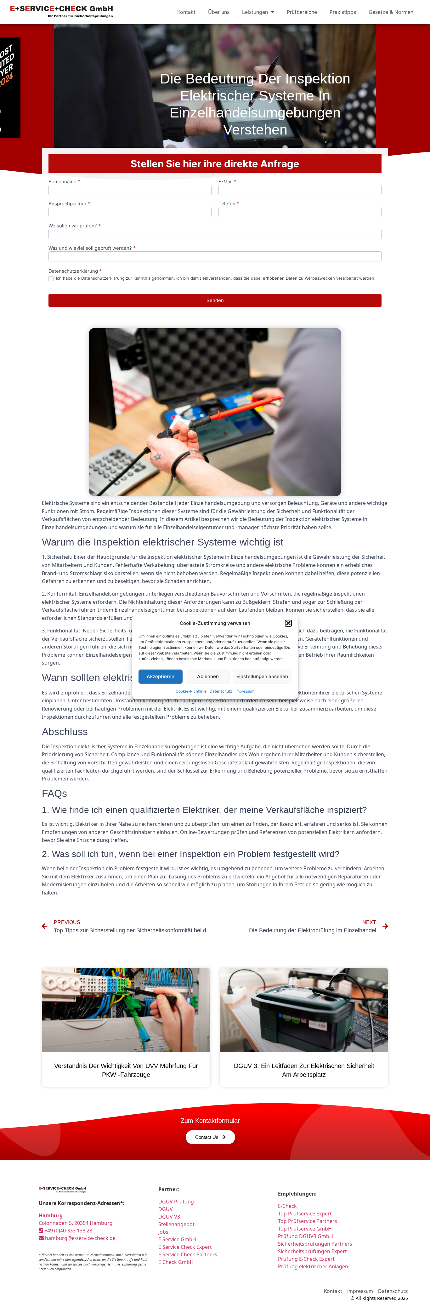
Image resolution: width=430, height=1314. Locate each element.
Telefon (228, 204)
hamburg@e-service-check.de (80, 1238)
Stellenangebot (176, 1224)
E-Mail (227, 182)
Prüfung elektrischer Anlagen (313, 1266)
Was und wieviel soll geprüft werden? (92, 248)
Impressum (244, 690)
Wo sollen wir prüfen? (74, 226)
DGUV (165, 1209)
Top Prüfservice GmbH (305, 1228)
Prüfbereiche (302, 12)
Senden (215, 300)
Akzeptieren (160, 676)
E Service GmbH (177, 1239)
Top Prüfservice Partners (307, 1221)
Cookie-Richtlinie (191, 690)
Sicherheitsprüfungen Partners (315, 1243)
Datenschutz (221, 690)
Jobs (163, 1231)
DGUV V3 (169, 1216)
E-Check (287, 1206)
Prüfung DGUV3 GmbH (305, 1236)
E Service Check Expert (186, 1246)
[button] (288, 623)
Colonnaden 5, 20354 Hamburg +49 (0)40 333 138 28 (76, 1223)
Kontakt (186, 12)
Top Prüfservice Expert (305, 1213)
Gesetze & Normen (391, 12)
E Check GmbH (176, 1262)
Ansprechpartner (69, 204)
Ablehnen (208, 676)
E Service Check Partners (187, 1254)
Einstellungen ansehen (262, 676)
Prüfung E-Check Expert (306, 1258)
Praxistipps (343, 12)
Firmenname (64, 182)
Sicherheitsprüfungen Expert (312, 1251)
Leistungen (255, 12)
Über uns (218, 12)
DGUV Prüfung (176, 1201)
